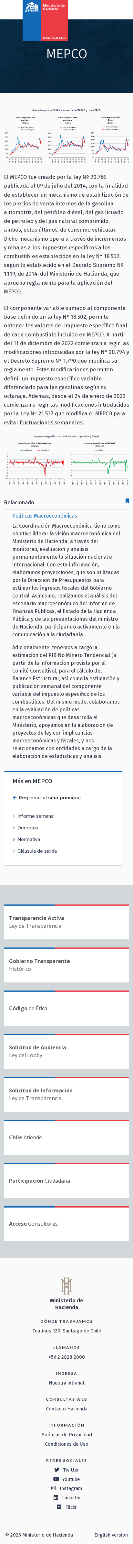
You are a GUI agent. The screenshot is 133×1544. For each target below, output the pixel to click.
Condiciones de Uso (66, 1444)
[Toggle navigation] (101, 9)
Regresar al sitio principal (49, 797)
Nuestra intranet (67, 1383)
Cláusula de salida (37, 851)
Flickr (71, 1507)
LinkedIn (71, 1498)
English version (111, 1535)
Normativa (28, 839)
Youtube (71, 1479)
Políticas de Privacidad (66, 1435)
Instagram (71, 1488)
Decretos (27, 828)
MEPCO (42, 781)
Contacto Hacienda (66, 1409)
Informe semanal (36, 816)
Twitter (71, 1470)
